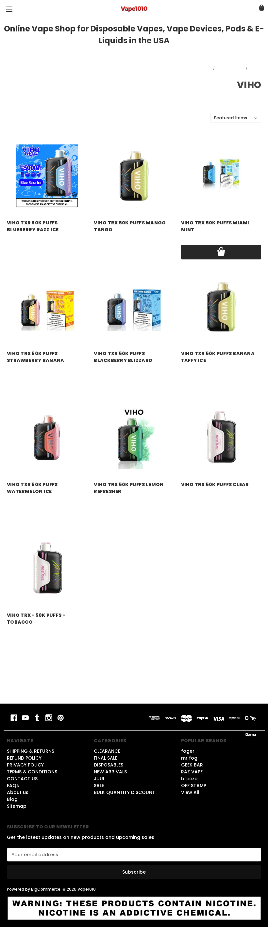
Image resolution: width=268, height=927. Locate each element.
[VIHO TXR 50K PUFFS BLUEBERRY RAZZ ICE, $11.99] (47, 175)
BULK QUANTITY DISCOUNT (124, 792)
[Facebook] (13, 717)
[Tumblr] (37, 717)
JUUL (99, 778)
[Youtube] (25, 717)
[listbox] (235, 118)
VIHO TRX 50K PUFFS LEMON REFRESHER (128, 488)
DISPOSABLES (108, 765)
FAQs (13, 785)
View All (190, 792)
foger (187, 751)
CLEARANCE (107, 751)
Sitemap (16, 806)
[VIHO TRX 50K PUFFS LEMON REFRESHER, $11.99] (134, 437)
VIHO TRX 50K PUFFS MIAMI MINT (215, 226)
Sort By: (198, 118)
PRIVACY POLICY (25, 765)
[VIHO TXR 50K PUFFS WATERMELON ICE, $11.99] (47, 437)
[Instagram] (48, 717)
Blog (12, 799)
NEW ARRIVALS (110, 771)
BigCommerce (45, 889)
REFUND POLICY (24, 758)
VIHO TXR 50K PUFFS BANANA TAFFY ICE (218, 357)
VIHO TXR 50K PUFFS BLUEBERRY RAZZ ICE (33, 226)
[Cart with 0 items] (261, 8)
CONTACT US (22, 778)
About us (17, 792)
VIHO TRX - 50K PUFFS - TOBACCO (36, 618)
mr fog (189, 758)
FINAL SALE (105, 758)
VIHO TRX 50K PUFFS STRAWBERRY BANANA (35, 357)
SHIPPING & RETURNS (30, 751)
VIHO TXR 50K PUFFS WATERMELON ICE (32, 488)
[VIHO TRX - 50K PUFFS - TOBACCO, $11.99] (47, 568)
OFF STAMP (193, 785)
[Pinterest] (60, 717)
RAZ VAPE (192, 771)
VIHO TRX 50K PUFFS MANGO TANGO (130, 226)
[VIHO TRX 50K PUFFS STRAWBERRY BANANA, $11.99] (47, 306)
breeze (189, 778)
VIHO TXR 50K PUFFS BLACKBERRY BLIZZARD (123, 357)
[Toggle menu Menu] (9, 9)
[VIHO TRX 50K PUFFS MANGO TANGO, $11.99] (134, 175)
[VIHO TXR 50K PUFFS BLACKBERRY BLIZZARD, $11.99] (134, 306)
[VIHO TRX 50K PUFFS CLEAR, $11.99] (221, 437)
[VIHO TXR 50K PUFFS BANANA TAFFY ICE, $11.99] (221, 306)
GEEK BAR (192, 765)
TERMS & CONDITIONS (32, 771)
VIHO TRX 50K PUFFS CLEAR (215, 484)
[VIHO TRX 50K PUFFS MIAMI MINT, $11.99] (221, 175)
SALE (99, 785)
